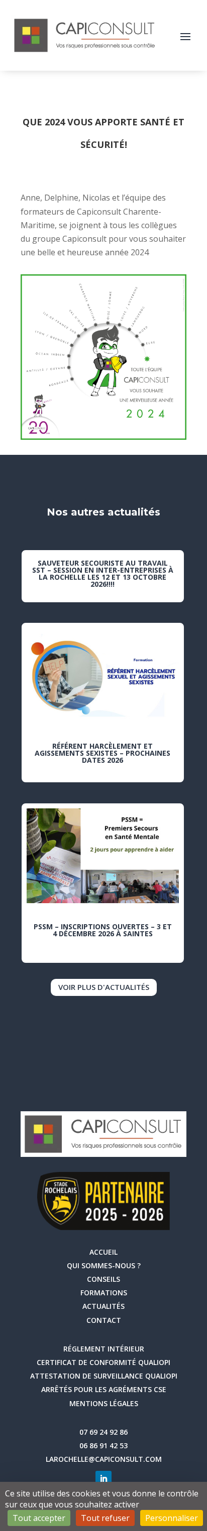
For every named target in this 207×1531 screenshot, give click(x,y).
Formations (103, 1292)
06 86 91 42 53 (103, 1445)
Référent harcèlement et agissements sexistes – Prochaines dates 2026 (102, 753)
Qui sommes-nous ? (104, 1265)
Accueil (103, 1252)
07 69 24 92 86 (103, 1432)
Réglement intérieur (103, 1348)
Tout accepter (39, 1517)
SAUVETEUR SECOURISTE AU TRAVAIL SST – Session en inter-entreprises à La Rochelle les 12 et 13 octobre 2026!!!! (102, 573)
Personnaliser (171, 1517)
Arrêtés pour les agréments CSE (103, 1389)
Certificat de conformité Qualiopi (103, 1362)
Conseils (103, 1279)
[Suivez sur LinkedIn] (103, 1479)
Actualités (103, 1306)
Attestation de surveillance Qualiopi (103, 1376)
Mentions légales (103, 1403)
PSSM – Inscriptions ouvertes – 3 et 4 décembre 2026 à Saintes (103, 930)
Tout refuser (105, 1517)
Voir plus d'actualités (103, 987)
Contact (103, 1320)
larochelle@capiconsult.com (104, 1459)
